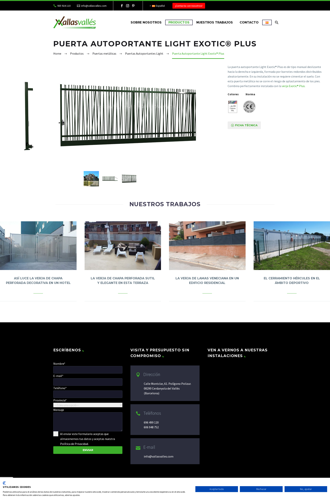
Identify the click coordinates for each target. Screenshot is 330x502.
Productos (178, 22)
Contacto (249, 22)
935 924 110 (63, 5)
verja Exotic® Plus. (293, 86)
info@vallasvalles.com (94, 5)
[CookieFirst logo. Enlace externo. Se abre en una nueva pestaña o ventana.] (4, 483)
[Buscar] (276, 22)
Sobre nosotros (146, 22)
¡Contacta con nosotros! (188, 5)
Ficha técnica (244, 125)
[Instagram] (127, 5)
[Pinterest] (133, 5)
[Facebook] (122, 5)
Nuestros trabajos (214, 22)
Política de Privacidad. (74, 444)
